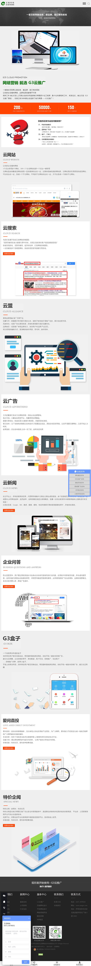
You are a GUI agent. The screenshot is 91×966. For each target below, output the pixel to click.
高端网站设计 (42, 905)
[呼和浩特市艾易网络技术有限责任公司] (7, 4)
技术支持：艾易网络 (53, 946)
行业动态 (23, 909)
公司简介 (6, 905)
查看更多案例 (9, 254)
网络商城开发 (42, 912)
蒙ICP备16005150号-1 (38, 946)
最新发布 (23, 902)
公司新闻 (23, 905)
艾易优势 (6, 912)
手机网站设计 (42, 909)
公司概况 (6, 902)
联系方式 (57, 902)
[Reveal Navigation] (84, 3)
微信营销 (40, 916)
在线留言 (57, 905)
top (4, 914)
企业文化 (6, 909)
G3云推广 (40, 902)
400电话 (40, 920)
